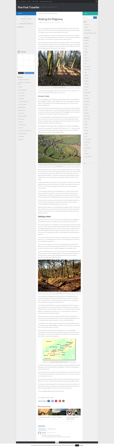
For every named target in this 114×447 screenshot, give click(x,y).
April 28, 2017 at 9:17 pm (51, 432)
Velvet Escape (21, 136)
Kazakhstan (87, 66)
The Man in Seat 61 (22, 104)
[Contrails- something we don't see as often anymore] (26, 68)
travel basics (87, 142)
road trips (87, 104)
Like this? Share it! (42, 401)
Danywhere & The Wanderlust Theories (24, 83)
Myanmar (87, 83)
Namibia (86, 86)
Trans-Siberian (88, 139)
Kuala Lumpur (88, 69)
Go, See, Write (21, 92)
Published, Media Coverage (46, 1)
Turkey (86, 145)
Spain (86, 121)
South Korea (87, 118)
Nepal (86, 89)
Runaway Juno (21, 119)
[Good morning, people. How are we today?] (32, 57)
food (86, 54)
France (86, 57)
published (87, 98)
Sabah (86, 110)
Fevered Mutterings (22, 90)
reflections (87, 101)
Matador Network (22, 107)
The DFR (20, 87)
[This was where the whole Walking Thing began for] (20, 68)
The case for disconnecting (44, 417)
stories (46, 13)
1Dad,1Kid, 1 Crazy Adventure (24, 130)
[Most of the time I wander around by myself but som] (26, 63)
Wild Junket (20, 139)
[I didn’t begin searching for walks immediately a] (32, 63)
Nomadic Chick (21, 113)
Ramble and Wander (22, 116)
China (86, 49)
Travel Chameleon (22, 124)
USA (86, 150)
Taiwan (86, 130)
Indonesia (87, 60)
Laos (86, 72)
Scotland (86, 113)
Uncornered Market (22, 133)
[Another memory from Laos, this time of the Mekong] (20, 63)
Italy (86, 63)
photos (86, 95)
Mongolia (87, 81)
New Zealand (87, 92)
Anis (40, 22)
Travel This (20, 127)
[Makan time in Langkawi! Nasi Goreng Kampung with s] (20, 57)
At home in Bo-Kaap (57, 417)
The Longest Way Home (23, 101)
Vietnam (86, 153)
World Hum (20, 122)
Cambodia (87, 46)
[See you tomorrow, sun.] (26, 57)
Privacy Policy (35, 1)
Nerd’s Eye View (21, 110)
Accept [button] (77, 445)
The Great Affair (21, 95)
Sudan (86, 127)
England (40, 13)
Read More (81, 445)
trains (86, 136)
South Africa (87, 115)
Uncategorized (88, 147)
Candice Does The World (23, 79)
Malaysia (86, 78)
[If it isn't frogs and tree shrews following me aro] (32, 68)
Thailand (86, 133)
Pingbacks (52, 429)
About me (23, 1)
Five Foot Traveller (28, 7)
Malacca (86, 75)
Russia (86, 107)
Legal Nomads (21, 98)
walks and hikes (52, 13)
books (86, 43)
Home (18, 1)
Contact (29, 1)
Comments (43, 429)
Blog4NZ (86, 40)
